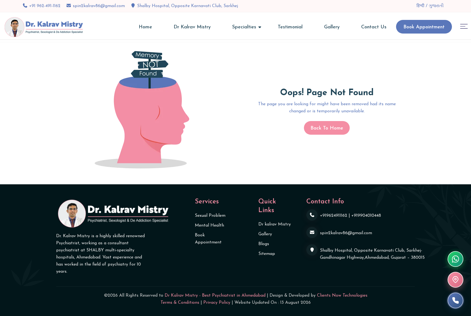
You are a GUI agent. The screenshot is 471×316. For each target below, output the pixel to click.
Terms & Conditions (180, 302)
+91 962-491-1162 (45, 6)
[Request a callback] (455, 300)
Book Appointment (424, 27)
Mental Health (209, 225)
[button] (464, 26)
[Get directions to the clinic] (455, 280)
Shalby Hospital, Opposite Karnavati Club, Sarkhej (187, 6)
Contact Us (374, 27)
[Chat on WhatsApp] (455, 259)
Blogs (263, 244)
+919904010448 (366, 215)
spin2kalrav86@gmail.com (99, 6)
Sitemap (266, 254)
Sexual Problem (210, 215)
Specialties (244, 27)
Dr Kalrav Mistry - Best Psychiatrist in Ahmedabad (215, 295)
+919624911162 (333, 215)
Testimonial (290, 27)
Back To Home (326, 128)
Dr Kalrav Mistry (192, 27)
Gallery (332, 27)
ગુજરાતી (436, 6)
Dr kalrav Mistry (274, 224)
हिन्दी (421, 6)
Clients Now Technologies (342, 295)
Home (145, 27)
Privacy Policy (216, 302)
